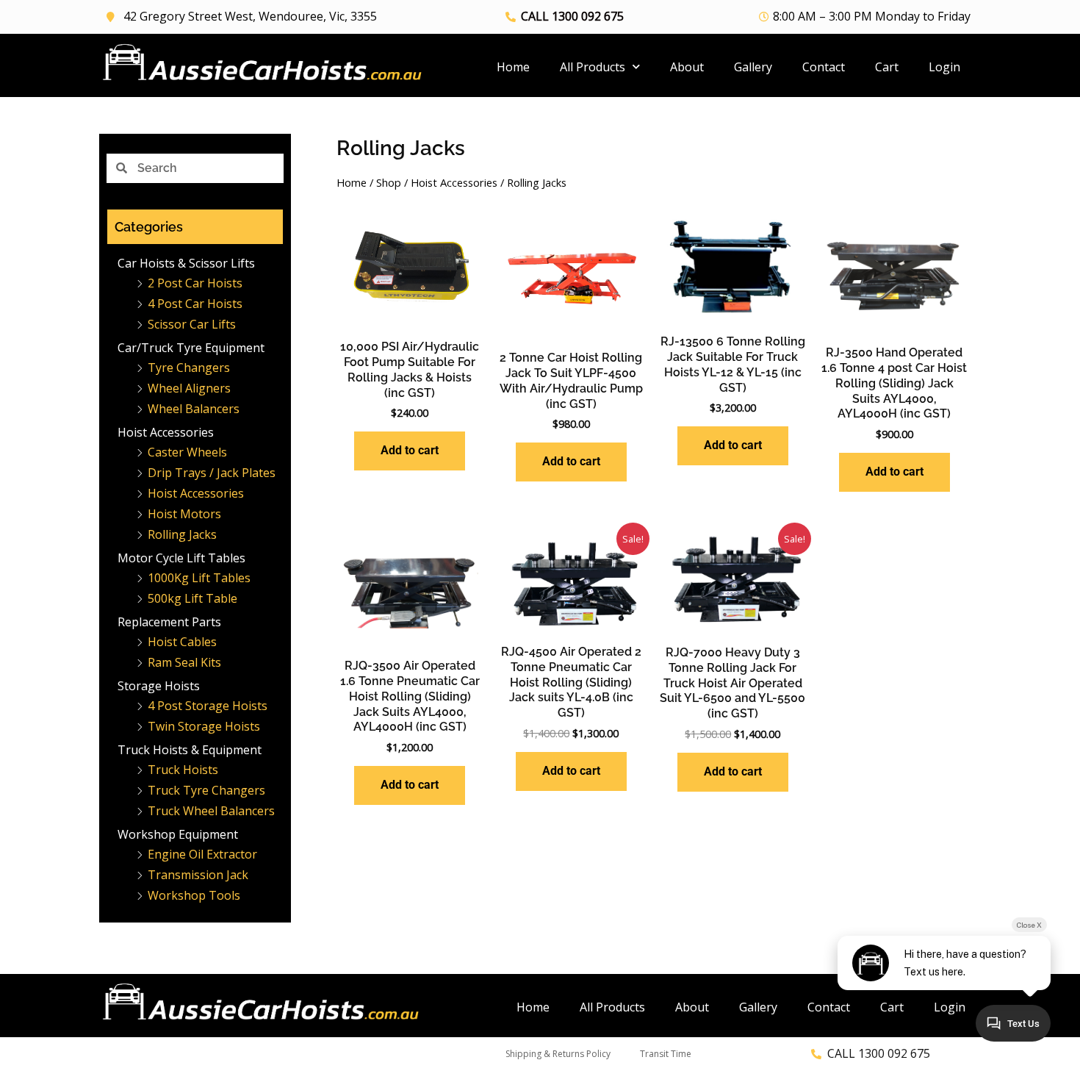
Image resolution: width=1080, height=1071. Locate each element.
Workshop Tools (194, 895)
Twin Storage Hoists (204, 726)
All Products (592, 67)
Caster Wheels (187, 452)
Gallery (753, 67)
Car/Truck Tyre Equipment (191, 348)
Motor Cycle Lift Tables (181, 558)
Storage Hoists (159, 686)
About (687, 67)
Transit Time (665, 1053)
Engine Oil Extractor (202, 854)
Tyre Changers (189, 367)
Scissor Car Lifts (192, 324)
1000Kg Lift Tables (199, 578)
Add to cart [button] (410, 450)
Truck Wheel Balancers (211, 811)
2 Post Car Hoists (195, 283)
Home (513, 67)
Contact (823, 67)
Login (944, 67)
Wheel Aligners (189, 388)
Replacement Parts (169, 622)
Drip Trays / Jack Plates (212, 473)
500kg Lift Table (192, 598)
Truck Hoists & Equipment (190, 750)
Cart (887, 67)
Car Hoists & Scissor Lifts (186, 263)
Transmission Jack (198, 875)
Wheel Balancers (194, 409)
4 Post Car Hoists (195, 303)
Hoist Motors (184, 514)
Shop (388, 182)
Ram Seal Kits (184, 662)
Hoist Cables (182, 642)
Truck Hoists (183, 770)
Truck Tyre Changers (206, 790)
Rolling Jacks (182, 534)
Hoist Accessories (166, 432)
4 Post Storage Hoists (207, 706)
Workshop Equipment (178, 834)
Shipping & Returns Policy (558, 1053)
